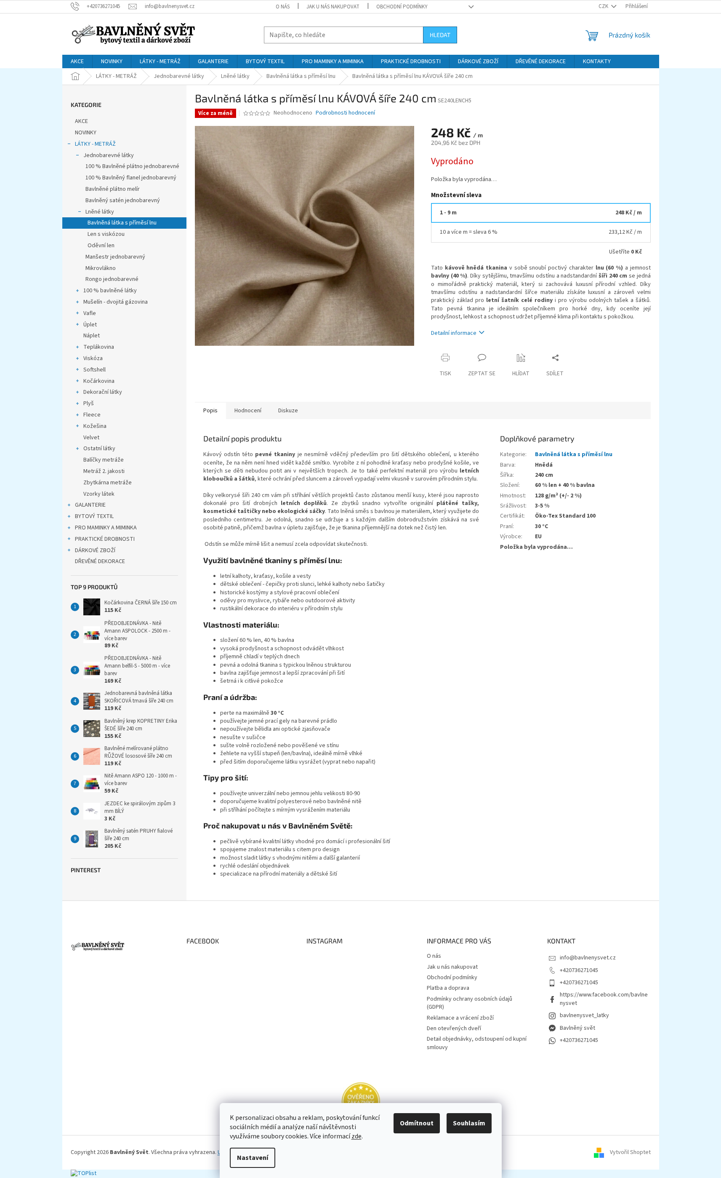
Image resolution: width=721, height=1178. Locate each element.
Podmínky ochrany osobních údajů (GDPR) (469, 1003)
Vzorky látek (98, 494)
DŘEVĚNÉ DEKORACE (100, 561)
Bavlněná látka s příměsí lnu (122, 223)
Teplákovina (98, 347)
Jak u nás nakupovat (332, 7)
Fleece (92, 415)
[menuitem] (77, 61)
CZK (604, 6)
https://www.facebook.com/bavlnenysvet (604, 999)
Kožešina (94, 426)
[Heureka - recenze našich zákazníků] (361, 1101)
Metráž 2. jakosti (104, 471)
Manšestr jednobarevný (115, 257)
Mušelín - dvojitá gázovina (115, 302)
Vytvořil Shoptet (630, 1152)
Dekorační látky (102, 392)
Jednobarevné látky (108, 155)
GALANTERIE (90, 505)
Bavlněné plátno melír (112, 189)
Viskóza (93, 358)
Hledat (440, 34)
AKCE (81, 121)
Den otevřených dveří (454, 1028)
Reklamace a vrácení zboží (460, 1018)
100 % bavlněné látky (110, 290)
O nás (283, 7)
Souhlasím (469, 1123)
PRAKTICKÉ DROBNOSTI (105, 539)
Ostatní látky (99, 448)
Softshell (94, 370)
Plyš (88, 403)
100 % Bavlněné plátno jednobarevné (132, 166)
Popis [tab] (210, 410)
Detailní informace (453, 333)
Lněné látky (99, 212)
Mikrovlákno (100, 268)
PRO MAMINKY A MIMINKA (106, 528)
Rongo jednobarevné (111, 279)
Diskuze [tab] (288, 410)
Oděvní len (101, 245)
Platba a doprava (448, 988)
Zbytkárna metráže (107, 482)
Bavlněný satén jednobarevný (122, 200)
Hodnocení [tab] (247, 410)
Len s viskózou (106, 234)
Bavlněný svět (577, 1028)
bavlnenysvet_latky (584, 1015)
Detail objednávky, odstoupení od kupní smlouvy (477, 1043)
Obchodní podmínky (402, 7)
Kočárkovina (98, 381)
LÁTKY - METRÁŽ (95, 144)
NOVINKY (85, 132)
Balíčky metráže (103, 460)
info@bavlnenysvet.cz (588, 958)
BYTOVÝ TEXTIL (94, 516)
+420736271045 (579, 970)
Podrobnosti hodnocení (345, 113)
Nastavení (252, 1157)
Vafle (89, 313)
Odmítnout (417, 1123)
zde (356, 1136)
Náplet (91, 335)
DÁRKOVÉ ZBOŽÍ (95, 550)
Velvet (91, 437)
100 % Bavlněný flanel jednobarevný (130, 178)
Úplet (90, 325)
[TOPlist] (83, 1173)
